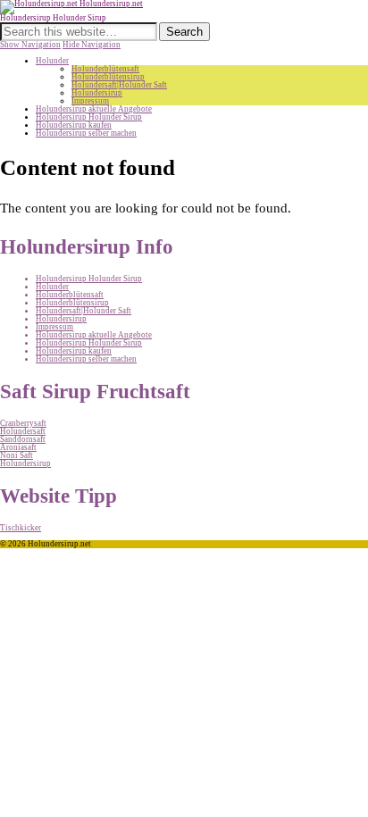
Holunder (52, 60)
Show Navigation (30, 44)
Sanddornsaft (23, 439)
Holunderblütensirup (108, 76)
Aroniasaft (18, 447)
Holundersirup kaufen (74, 125)
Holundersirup (96, 92)
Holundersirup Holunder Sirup (89, 117)
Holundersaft (23, 431)
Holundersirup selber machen (86, 133)
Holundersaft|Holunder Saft (119, 84)
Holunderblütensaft (105, 68)
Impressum (90, 100)
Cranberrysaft (23, 423)
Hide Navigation (92, 44)
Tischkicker (20, 527)
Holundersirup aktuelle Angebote (94, 108)
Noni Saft (16, 455)
